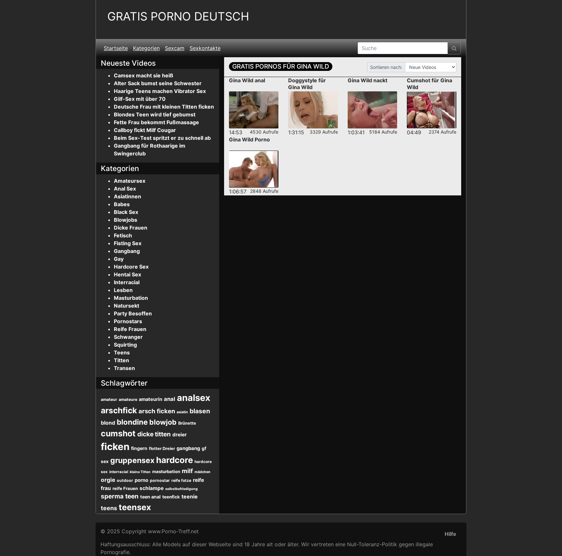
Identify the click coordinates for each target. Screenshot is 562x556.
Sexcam (174, 48)
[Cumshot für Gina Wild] (431, 109)
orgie (108, 479)
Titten (121, 360)
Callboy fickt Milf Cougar (145, 130)
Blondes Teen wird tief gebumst (154, 114)
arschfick (119, 410)
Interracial (127, 282)
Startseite (116, 48)
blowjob (163, 422)
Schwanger (128, 337)
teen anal (150, 496)
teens (109, 508)
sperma (112, 496)
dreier (179, 434)
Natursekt (126, 305)
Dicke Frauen (130, 227)
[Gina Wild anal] (253, 109)
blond (108, 422)
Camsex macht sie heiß (143, 75)
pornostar (160, 480)
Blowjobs (125, 220)
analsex (193, 397)
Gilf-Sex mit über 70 (140, 99)
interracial (118, 472)
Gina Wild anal (247, 80)
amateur (109, 399)
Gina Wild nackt (367, 80)
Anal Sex (125, 188)
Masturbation (131, 298)
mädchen (202, 472)
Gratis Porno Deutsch (178, 16)
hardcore (174, 460)
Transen (124, 368)
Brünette (187, 423)
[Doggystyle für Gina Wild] (313, 109)
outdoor (125, 480)
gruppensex (132, 460)
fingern (139, 448)
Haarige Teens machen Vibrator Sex (160, 91)
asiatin (182, 412)
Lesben (123, 290)
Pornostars (128, 321)
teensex (135, 507)
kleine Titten (140, 472)
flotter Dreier (162, 448)
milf (187, 470)
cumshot (118, 433)
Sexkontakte (205, 48)
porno (141, 480)
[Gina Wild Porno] (253, 169)
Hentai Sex (127, 274)
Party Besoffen (133, 313)
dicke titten (154, 434)
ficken (115, 446)
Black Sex (126, 212)
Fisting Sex (127, 243)
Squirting (125, 344)
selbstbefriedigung (181, 489)
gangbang (188, 448)
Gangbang (127, 251)
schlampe (152, 488)
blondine (132, 421)
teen (132, 496)
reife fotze (181, 480)
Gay (119, 259)
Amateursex (129, 181)
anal (169, 399)
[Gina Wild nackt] (372, 109)
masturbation (166, 471)
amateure (128, 399)
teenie (189, 496)
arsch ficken (157, 411)
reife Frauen (125, 488)
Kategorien (146, 48)
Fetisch (123, 235)
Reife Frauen (130, 329)
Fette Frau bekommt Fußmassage (156, 122)
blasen (200, 411)
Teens (122, 352)
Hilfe (450, 534)
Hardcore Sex (131, 266)
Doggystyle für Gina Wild (307, 83)
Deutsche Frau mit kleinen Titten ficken (164, 106)
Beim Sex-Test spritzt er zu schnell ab (162, 138)
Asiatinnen (127, 196)
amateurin (150, 399)
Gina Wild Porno (249, 139)
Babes (122, 204)
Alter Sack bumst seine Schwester (158, 83)
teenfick (171, 496)
